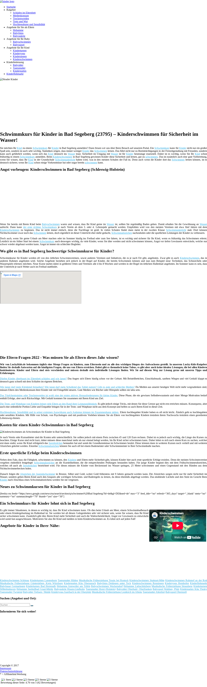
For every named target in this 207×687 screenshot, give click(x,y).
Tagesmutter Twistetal (11, 592)
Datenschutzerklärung (11, 671)
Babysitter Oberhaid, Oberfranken (134, 589)
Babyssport (18, 44)
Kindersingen (20, 56)
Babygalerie (19, 36)
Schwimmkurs (40, 148)
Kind (19, 148)
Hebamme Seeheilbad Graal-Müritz (34, 589)
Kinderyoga (19, 53)
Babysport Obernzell (176, 592)
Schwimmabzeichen (121, 233)
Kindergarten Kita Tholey (193, 589)
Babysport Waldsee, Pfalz (166, 589)
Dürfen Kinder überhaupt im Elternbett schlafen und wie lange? (33, 378)
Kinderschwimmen (22, 59)
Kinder (55, 148)
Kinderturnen (20, 50)
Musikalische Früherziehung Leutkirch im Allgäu (117, 592)
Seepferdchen (56, 443)
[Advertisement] (99, 105)
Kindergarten (19, 71)
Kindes (3, 479)
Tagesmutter (19, 68)
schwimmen (151, 156)
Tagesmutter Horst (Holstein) (101, 589)
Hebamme (18, 30)
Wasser (71, 153)
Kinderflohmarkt (14, 73)
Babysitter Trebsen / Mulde (37, 592)
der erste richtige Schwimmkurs (40, 227)
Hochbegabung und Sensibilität (29, 24)
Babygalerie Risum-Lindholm (69, 589)
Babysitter (18, 65)
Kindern (72, 459)
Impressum (5, 668)
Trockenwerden (21, 18)
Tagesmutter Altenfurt (154, 592)
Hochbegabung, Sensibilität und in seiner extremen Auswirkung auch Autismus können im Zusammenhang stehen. (59, 412)
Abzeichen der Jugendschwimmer (37, 474)
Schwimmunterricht (65, 159)
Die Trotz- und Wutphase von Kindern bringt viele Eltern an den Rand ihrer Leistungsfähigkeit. (48, 403)
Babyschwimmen (22, 41)
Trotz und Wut (20, 21)
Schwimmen (100, 151)
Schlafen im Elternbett (24, 12)
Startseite (11, 6)
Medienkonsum (21, 15)
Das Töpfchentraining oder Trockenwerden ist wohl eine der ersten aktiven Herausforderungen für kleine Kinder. (59, 395)
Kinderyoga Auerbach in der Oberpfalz (71, 592)
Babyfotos (18, 33)
